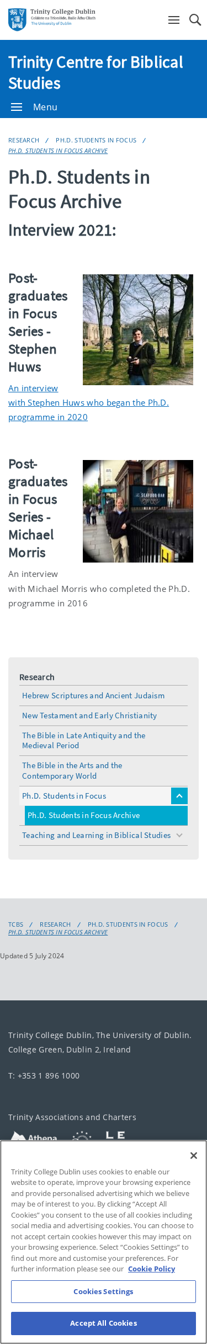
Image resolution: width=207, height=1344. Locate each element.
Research (23, 140)
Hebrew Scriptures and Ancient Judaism (93, 695)
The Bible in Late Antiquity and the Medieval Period (84, 740)
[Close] (194, 1155)
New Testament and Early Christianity (89, 715)
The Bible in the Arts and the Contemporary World (72, 770)
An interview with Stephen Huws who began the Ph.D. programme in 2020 (88, 402)
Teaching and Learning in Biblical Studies (96, 835)
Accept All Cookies (103, 1323)
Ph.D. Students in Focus (96, 140)
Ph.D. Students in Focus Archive (58, 150)
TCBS (15, 924)
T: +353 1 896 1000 (43, 1075)
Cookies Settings (103, 1291)
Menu (45, 107)
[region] (103, 1242)
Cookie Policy (151, 1269)
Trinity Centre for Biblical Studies (95, 72)
